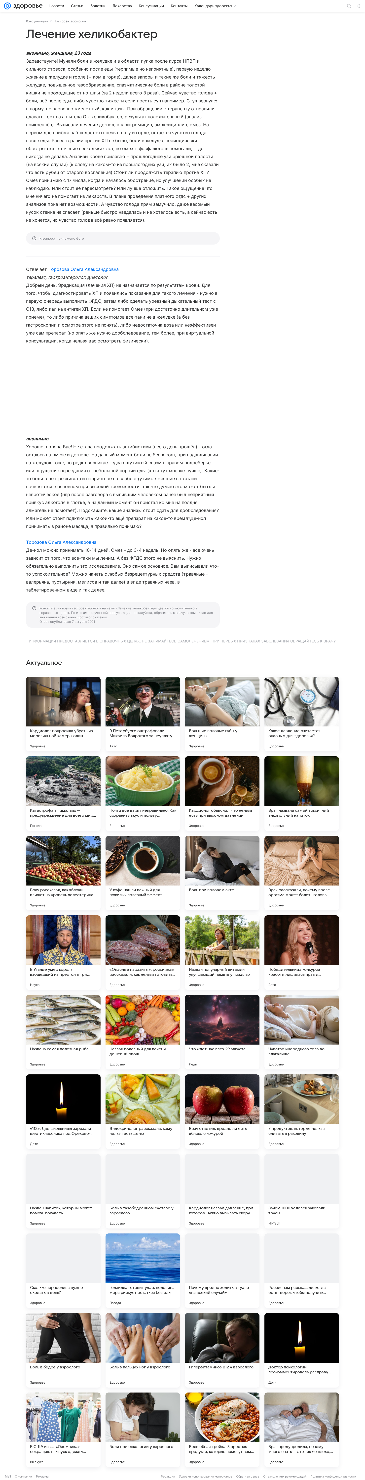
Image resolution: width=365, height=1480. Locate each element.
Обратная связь (247, 1476)
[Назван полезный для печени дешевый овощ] (143, 1032)
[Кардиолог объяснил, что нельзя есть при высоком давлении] (222, 793)
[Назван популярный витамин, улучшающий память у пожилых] (222, 952)
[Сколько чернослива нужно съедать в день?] (63, 1270)
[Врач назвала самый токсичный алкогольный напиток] (301, 793)
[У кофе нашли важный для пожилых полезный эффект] (143, 873)
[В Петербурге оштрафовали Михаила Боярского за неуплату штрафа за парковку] (143, 714)
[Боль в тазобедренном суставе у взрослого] (143, 1191)
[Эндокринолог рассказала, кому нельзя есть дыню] (143, 1111)
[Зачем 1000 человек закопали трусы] (301, 1191)
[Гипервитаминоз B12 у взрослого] (222, 1350)
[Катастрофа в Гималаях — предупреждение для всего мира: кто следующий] (63, 793)
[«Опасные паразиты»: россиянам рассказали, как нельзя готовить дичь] (143, 952)
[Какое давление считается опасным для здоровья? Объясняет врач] (301, 714)
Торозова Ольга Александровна (83, 269)
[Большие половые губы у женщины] (222, 714)
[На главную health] (27, 6)
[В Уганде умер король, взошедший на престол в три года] (63, 952)
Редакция (168, 1476)
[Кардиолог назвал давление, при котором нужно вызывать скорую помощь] (222, 1191)
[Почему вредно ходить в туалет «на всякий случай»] (222, 1270)
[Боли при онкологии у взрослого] (143, 1430)
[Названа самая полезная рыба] (63, 1032)
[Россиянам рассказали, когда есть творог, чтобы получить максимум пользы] (301, 1270)
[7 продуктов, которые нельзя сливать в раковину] (301, 1111)
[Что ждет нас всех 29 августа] (222, 1032)
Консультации (37, 21)
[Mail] (7, 6)
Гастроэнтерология (70, 21)
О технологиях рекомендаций (284, 1476)
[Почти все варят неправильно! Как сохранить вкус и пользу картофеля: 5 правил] (143, 793)
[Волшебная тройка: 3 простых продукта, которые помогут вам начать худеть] (222, 1430)
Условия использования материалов (205, 1476)
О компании (23, 1476)
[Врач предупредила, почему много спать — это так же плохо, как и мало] (301, 1430)
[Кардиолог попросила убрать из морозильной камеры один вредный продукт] (63, 714)
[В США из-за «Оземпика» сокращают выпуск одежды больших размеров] (63, 1430)
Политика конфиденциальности (333, 1476)
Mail (8, 1476)
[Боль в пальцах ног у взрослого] (143, 1350)
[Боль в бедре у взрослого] (63, 1350)
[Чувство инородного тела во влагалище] (301, 1032)
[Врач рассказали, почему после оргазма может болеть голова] (301, 873)
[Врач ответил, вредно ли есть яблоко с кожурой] (222, 1111)
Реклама (42, 1476)
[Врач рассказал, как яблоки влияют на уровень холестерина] (63, 873)
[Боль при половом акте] (222, 873)
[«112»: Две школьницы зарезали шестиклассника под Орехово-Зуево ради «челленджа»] (63, 1111)
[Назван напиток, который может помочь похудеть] (63, 1191)
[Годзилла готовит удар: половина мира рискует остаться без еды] (143, 1270)
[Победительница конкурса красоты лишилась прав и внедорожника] (301, 952)
